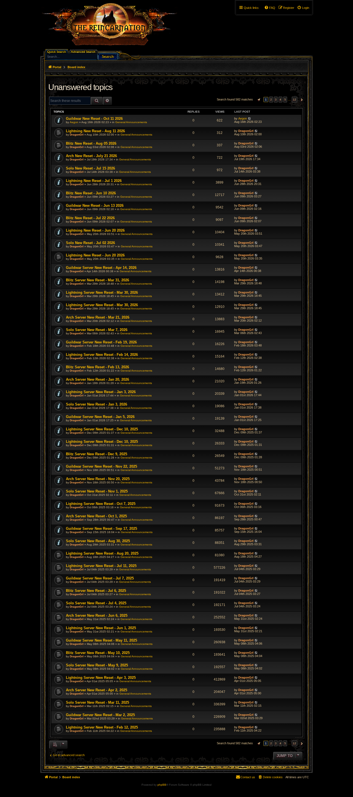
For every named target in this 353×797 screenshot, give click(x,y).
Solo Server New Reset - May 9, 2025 (97, 665)
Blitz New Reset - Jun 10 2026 (91, 193)
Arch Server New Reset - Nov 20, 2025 (98, 479)
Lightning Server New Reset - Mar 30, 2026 (102, 292)
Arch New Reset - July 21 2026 (91, 156)
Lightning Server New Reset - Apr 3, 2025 (101, 678)
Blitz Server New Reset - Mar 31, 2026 (97, 280)
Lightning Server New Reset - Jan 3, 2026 (101, 392)
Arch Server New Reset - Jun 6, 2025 (96, 615)
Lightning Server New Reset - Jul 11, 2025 (101, 566)
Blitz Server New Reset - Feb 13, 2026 (97, 367)
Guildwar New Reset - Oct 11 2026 (94, 118)
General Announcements (131, 122)
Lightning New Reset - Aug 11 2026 (95, 131)
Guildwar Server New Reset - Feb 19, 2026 (101, 342)
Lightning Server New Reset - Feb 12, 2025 (102, 727)
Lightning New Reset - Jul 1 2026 (94, 181)
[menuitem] (303, 7)
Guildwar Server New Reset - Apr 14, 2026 (101, 268)
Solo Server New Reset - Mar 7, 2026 (96, 330)
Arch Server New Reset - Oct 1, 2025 (96, 516)
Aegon (74, 122)
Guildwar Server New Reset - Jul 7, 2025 (100, 578)
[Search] (108, 56)
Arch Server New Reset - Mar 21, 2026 (97, 317)
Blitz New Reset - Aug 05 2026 (91, 143)
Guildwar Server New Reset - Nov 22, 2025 (101, 466)
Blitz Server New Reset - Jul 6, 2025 (96, 591)
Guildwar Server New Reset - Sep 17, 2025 (101, 528)
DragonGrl (77, 134)
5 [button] (285, 99)
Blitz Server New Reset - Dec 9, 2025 (96, 454)
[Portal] (112, 26)
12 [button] (294, 99)
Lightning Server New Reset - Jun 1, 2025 (101, 628)
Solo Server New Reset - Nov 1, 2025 (97, 491)
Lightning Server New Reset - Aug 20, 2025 (102, 553)
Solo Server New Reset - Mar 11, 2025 (97, 702)
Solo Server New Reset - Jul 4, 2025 (96, 603)
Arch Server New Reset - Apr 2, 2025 (96, 690)
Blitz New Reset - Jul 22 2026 (90, 218)
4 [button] (280, 99)
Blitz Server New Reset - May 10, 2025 (98, 653)
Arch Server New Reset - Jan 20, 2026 (97, 379)
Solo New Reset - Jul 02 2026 (90, 243)
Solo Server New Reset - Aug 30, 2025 (98, 541)
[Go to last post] (249, 118)
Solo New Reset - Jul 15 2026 (90, 168)
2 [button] (271, 99)
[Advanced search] (84, 51)
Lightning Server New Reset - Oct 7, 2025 (100, 504)
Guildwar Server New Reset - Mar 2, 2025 (100, 715)
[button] (258, 100)
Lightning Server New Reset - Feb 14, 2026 (102, 355)
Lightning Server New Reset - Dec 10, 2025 (102, 429)
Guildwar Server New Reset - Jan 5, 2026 (100, 417)
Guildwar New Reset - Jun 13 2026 (95, 205)
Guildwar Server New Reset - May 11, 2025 (101, 640)
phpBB (161, 784)
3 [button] (276, 99)
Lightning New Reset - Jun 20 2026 (95, 230)
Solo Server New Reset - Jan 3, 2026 (96, 404)
